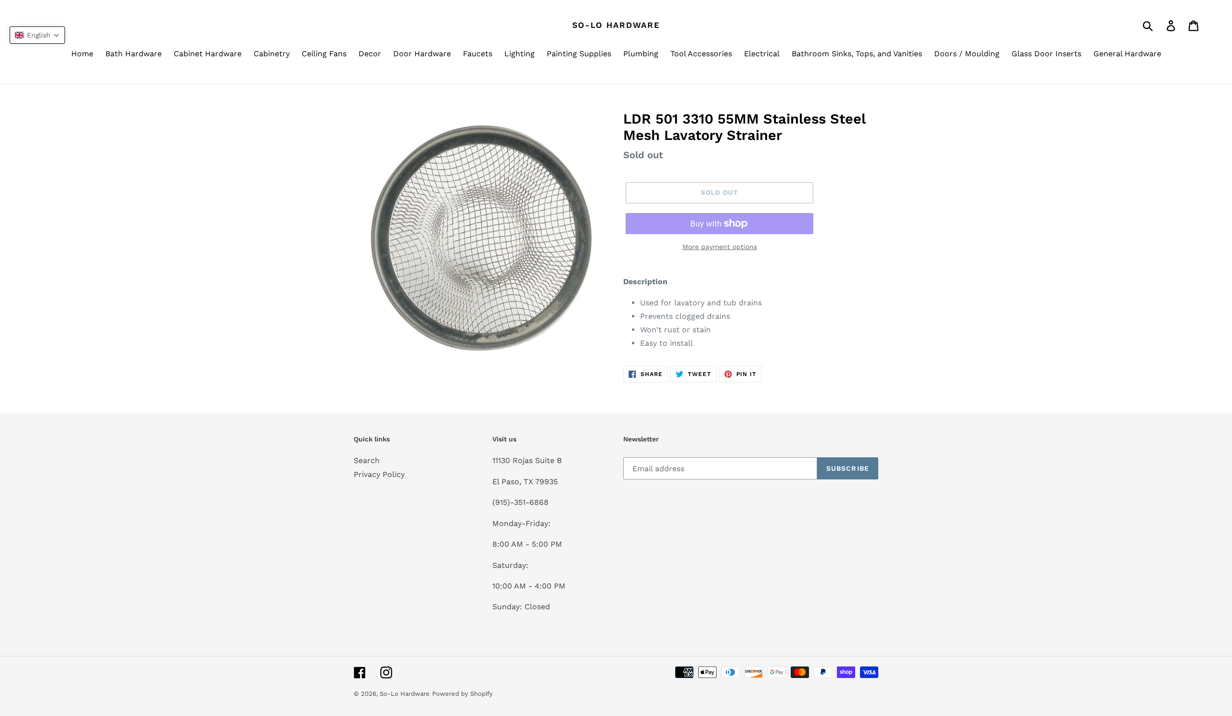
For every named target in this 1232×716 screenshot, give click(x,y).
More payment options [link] (719, 247)
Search (367, 460)
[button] (37, 35)
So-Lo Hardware (616, 25)
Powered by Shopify (462, 693)
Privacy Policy (379, 474)
